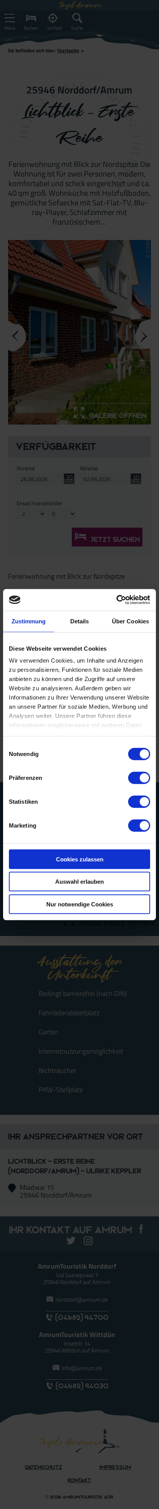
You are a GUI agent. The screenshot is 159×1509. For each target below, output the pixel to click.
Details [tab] (79, 621)
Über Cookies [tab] (130, 621)
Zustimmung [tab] (29, 621)
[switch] (139, 777)
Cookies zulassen (79, 859)
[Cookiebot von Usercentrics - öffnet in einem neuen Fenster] (116, 600)
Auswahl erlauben (79, 881)
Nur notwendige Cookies (79, 904)
